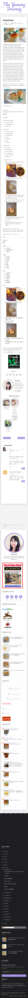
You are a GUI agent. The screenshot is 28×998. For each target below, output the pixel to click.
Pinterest (18, 234)
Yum (4, 23)
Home (11, 995)
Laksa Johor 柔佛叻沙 (9, 889)
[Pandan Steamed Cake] (8, 423)
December (7, 869)
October (6, 895)
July (5, 903)
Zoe (10, 448)
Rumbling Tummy (8, 752)
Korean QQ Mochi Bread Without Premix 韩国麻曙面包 (17, 654)
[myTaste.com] (6, 713)
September (7, 898)
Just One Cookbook (8, 737)
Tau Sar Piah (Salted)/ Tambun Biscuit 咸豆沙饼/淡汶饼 (17, 662)
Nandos (6, 886)
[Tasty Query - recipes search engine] (6, 703)
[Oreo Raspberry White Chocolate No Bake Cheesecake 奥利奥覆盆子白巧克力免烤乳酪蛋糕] (14, 402)
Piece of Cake (7, 799)
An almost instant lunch (14, 800)
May (5, 908)
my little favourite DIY (9, 789)
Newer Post (7, 438)
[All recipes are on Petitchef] (6, 718)
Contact (20, 995)
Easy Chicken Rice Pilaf (14, 772)
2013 (4, 923)
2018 (4, 856)
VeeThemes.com (4, 994)
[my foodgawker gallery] (14, 694)
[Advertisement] (11, 515)
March (6, 914)
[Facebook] (7, 596)
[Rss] (20, 596)
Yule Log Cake (7, 881)
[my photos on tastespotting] (14, 698)
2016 (4, 862)
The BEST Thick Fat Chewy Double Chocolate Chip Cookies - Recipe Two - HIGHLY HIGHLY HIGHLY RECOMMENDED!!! (16, 764)
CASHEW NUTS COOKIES (14, 744)
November (7, 892)
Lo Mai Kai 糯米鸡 (8, 878)
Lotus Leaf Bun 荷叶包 (6, 408)
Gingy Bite (14, 554)
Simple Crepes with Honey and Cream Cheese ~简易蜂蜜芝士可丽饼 (16, 791)
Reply (23, 468)
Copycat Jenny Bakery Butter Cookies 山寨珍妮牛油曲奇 (17, 637)
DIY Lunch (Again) (13, 729)
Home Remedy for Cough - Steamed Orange (16, 646)
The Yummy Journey (14, 6)
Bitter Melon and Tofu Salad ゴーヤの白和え (13, 739)
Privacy (15, 995)
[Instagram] (11, 596)
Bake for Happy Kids (17, 352)
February (6, 917)
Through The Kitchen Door (10, 743)
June (5, 906)
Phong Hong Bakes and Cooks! (11, 728)
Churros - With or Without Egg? (17, 670)
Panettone (6, 875)
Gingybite (8, 23)
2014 (4, 867)
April (5, 911)
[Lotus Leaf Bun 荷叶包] (6, 402)
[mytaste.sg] (5, 708)
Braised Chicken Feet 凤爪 (10, 883)
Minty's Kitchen (7, 771)
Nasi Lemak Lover (8, 780)
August (6, 900)
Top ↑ (25, 995)
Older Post (21, 438)
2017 (4, 859)
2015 (4, 864)
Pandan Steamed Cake (8, 430)
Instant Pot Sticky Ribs (14, 753)
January (6, 919)
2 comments (10, 24)
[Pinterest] (16, 596)
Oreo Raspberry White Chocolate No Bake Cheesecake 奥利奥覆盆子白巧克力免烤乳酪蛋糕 (15, 413)
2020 (4, 854)
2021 (4, 851)
